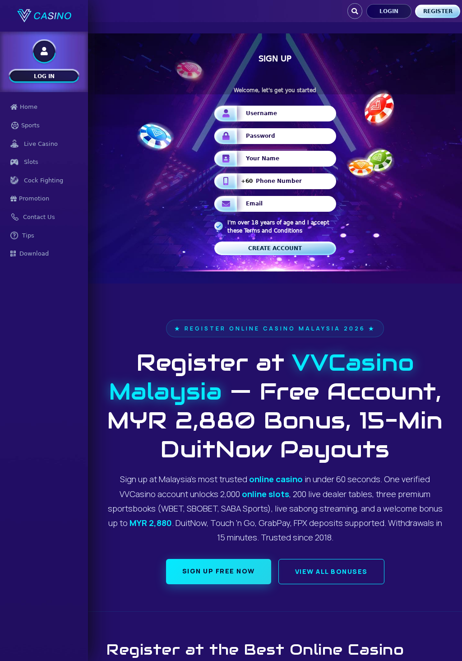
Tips (28, 235)
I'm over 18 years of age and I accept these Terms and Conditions (278, 226)
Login (388, 11)
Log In (44, 76)
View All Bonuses (331, 571)
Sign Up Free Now (218, 571)
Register (438, 11)
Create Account (275, 248)
